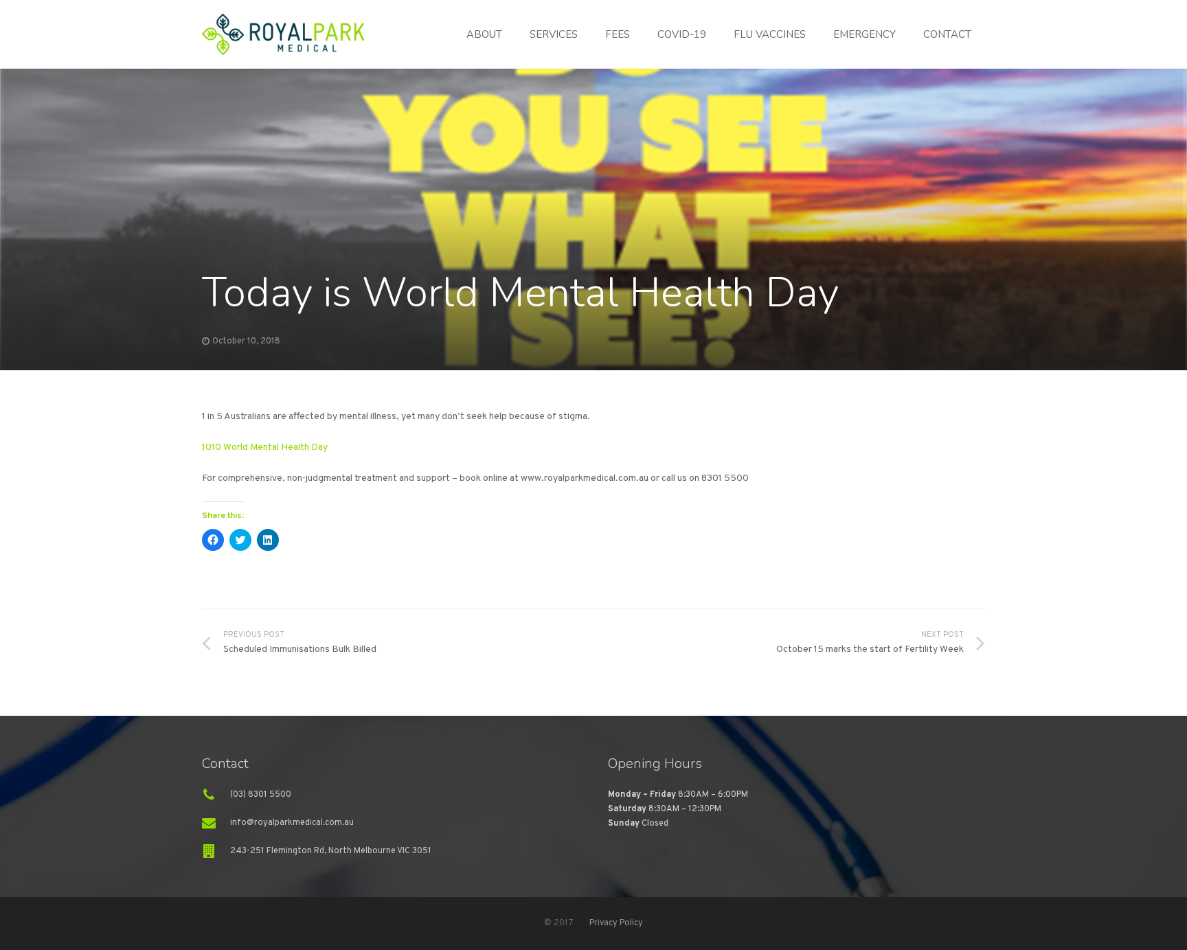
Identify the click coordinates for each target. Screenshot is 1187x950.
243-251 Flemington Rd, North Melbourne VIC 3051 (330, 851)
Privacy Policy (616, 923)
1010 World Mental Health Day (265, 447)
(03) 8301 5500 (260, 794)
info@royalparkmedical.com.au (292, 822)
